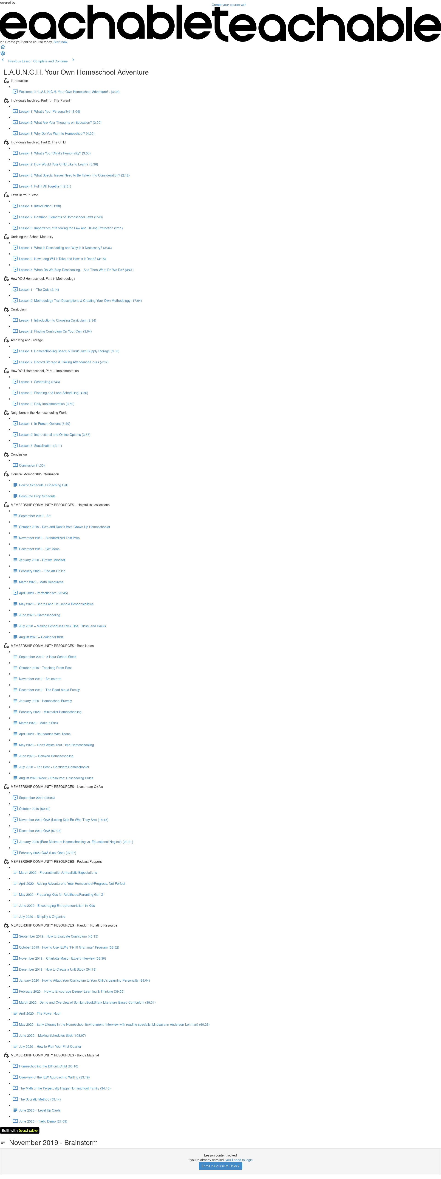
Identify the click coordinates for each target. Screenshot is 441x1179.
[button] (3, 48)
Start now (60, 41)
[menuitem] (3, 54)
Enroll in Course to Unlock (220, 1166)
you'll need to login (239, 1159)
